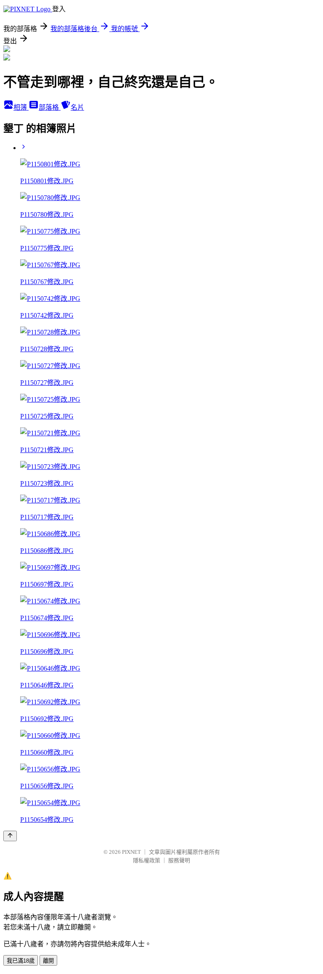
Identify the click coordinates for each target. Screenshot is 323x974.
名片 (77, 107)
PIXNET (131, 852)
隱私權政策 (146, 860)
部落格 (50, 107)
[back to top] (10, 836)
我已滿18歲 (20, 961)
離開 (48, 961)
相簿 (21, 107)
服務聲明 (179, 860)
